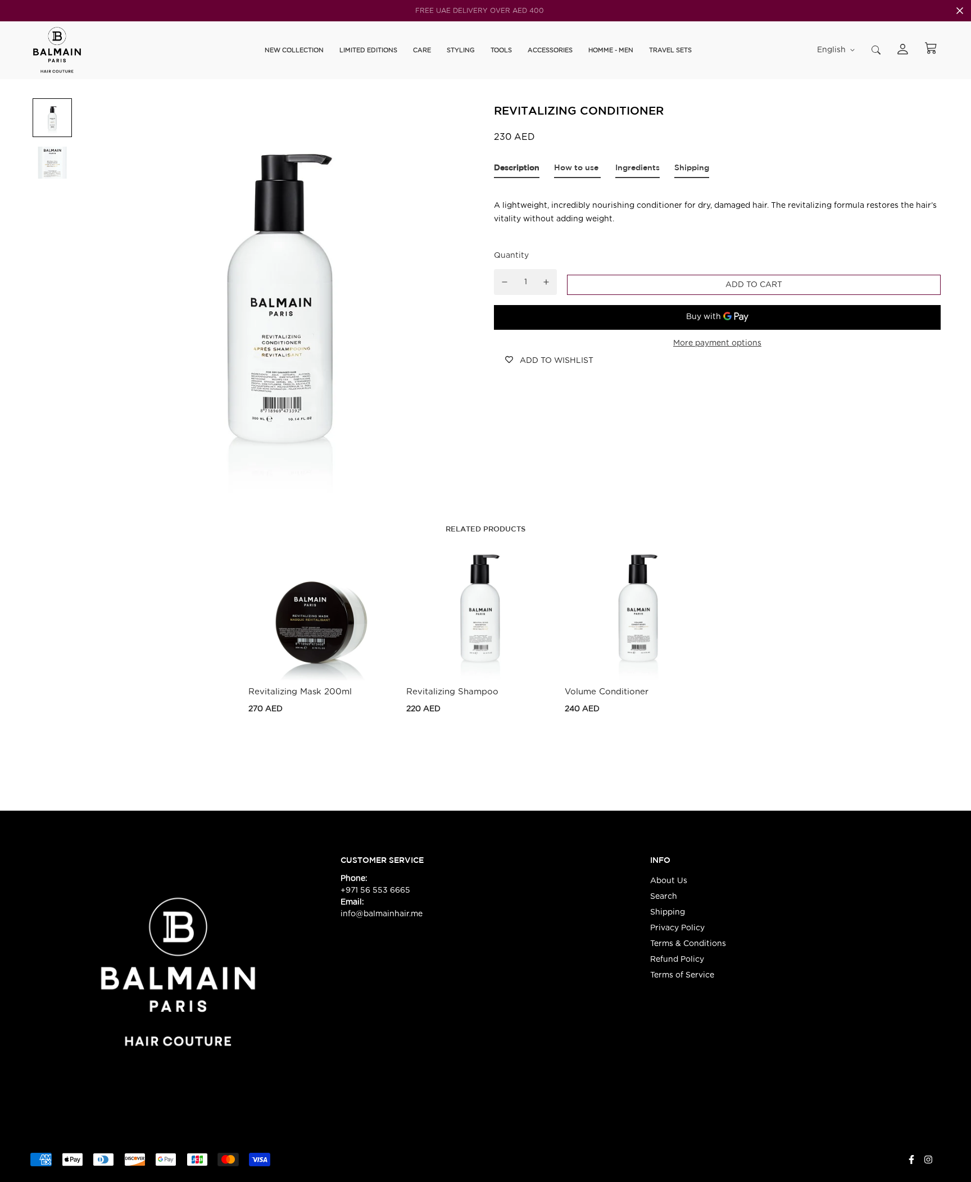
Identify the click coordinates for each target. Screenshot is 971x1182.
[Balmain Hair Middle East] (57, 50)
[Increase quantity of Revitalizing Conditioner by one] (546, 282)
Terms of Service (682, 975)
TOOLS (501, 50)
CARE (422, 50)
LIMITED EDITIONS (368, 50)
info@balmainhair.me (383, 914)
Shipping (667, 912)
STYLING (461, 50)
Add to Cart (321, 708)
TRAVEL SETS (670, 50)
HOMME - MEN (610, 50)
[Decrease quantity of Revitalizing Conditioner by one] (505, 282)
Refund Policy (677, 959)
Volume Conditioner (606, 692)
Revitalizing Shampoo (452, 692)
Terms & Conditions (688, 944)
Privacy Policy (677, 928)
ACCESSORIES (550, 50)
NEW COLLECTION (294, 50)
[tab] (516, 170)
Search (663, 897)
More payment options (717, 343)
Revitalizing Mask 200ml (300, 692)
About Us (668, 881)
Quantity (511, 256)
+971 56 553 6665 (375, 890)
